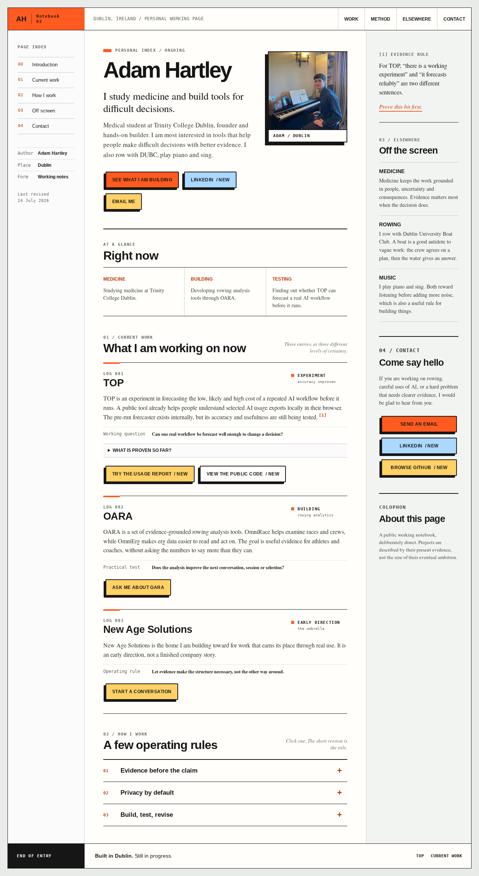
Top (420, 856)
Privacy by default (138, 792)
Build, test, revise (138, 814)
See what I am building (142, 179)
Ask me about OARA (138, 587)
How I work (37, 95)
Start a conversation (141, 691)
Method (380, 19)
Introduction (38, 64)
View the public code (243, 474)
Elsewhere (417, 19)
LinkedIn (210, 179)
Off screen (36, 111)
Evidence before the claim (150, 770)
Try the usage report (150, 474)
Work (351, 19)
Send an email (419, 424)
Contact (454, 19)
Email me (123, 201)
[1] (323, 415)
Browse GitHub (419, 467)
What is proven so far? (142, 450)
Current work (39, 80)
